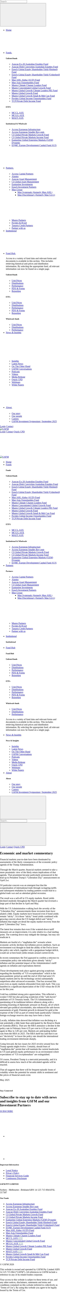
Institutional (11, 231)
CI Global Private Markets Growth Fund (30, 134)
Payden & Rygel (19, 223)
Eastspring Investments (22, 184)
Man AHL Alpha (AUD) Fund (26, 80)
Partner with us (18, 228)
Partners (10, 168)
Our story (16, 413)
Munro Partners (19, 220)
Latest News (17, 363)
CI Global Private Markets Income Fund (30, 137)
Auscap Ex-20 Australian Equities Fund (30, 64)
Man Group (17, 189)
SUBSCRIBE (6, 1111)
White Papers (18, 385)
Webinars (16, 382)
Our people (17, 416)
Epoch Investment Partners (24, 187)
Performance (17, 286)
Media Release (18, 377)
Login (3, 426)
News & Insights (13, 332)
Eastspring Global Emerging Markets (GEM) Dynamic (31, 1220)
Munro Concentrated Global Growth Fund (31, 88)
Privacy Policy (12, 1173)
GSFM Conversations (22, 369)
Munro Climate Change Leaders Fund (29, 85)
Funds (9, 52)
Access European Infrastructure (26, 129)
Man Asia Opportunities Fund (25, 82)
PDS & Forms (18, 288)
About (9, 407)
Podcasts (16, 371)
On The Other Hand (21, 366)
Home (9, 30)
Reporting (16, 291)
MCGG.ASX (18, 115)
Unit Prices (17, 280)
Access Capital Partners (22, 174)
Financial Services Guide (17, 1175)
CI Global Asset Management (25, 181)
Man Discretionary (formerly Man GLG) (36, 195)
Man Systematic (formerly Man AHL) (34, 192)
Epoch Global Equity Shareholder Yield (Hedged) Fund (31, 1222)
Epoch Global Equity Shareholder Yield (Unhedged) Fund (32, 1225)
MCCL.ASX (18, 112)
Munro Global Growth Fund (25, 93)
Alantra (15, 176)
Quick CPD (17, 379)
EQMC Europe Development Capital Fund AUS (34, 145)
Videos (15, 374)
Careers (15, 418)
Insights (15, 361)
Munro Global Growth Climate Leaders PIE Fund (35, 90)
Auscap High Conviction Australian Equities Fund (35, 66)
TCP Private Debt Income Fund (26, 101)
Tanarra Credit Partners (22, 225)
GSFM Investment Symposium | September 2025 (34, 421)
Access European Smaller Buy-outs (28, 132)
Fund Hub (11, 253)
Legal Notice (12, 1170)
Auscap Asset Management (24, 179)
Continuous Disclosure (16, 1178)
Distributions (17, 283)
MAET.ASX (18, 118)
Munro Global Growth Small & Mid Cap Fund (33, 96)
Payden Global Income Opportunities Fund (31, 98)
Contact (9, 426)
